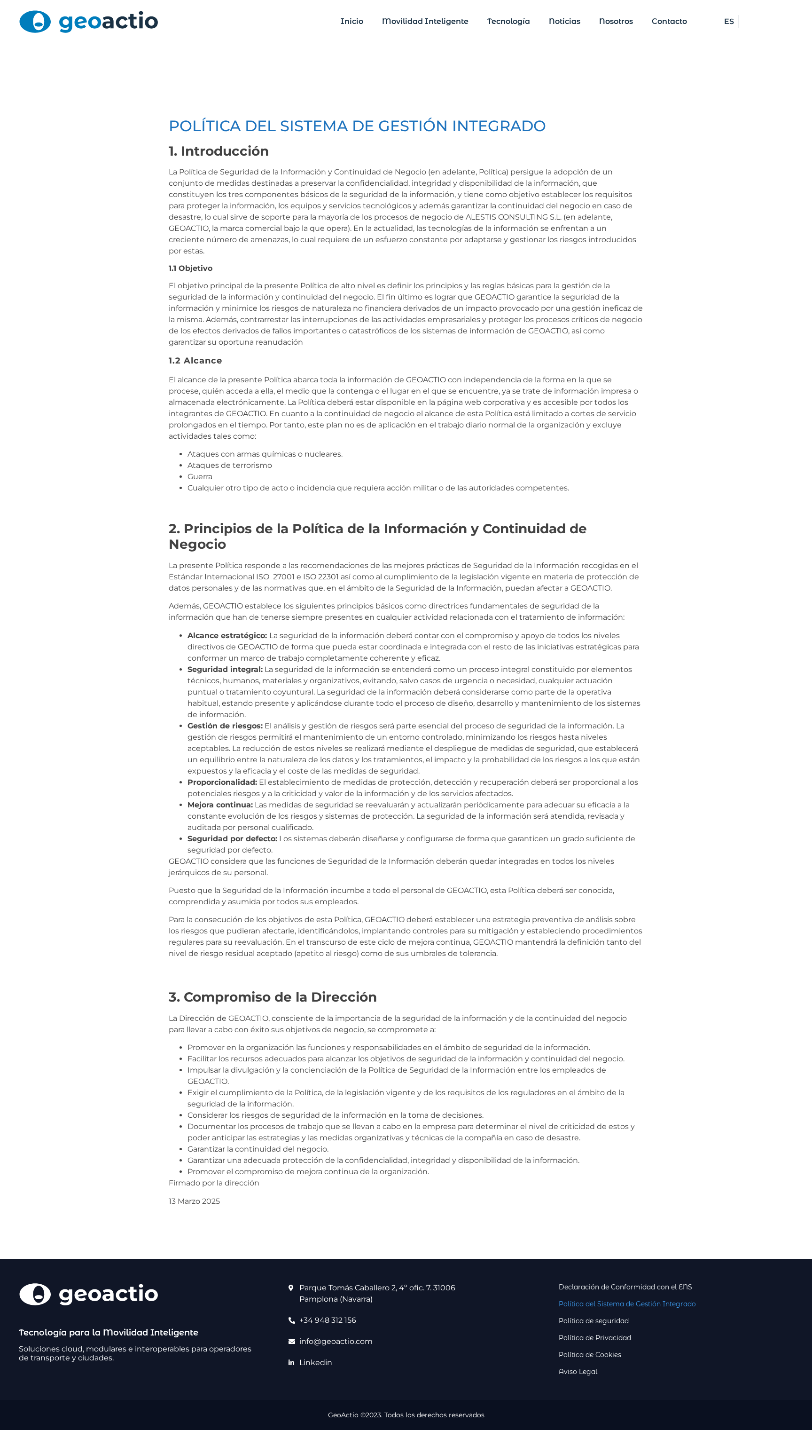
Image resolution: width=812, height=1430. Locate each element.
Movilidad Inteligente (425, 21)
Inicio (352, 21)
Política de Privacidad (595, 1338)
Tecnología (508, 21)
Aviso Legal (578, 1371)
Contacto (669, 21)
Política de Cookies (590, 1355)
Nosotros (616, 21)
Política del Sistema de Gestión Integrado (627, 1304)
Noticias (564, 21)
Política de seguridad (594, 1321)
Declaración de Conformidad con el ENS (625, 1287)
